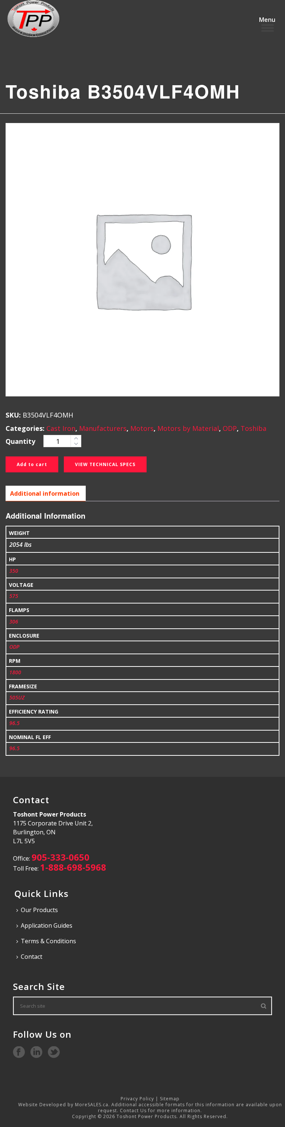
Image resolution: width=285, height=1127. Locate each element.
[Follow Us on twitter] (54, 1052)
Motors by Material (188, 428)
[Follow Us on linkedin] (36, 1052)
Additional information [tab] (44, 493)
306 (13, 621)
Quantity (20, 441)
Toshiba (253, 428)
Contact (31, 957)
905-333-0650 (60, 857)
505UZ (16, 697)
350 (13, 570)
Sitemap (170, 1099)
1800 (15, 672)
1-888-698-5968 (73, 867)
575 (13, 595)
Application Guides (46, 925)
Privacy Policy (137, 1099)
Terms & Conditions (48, 941)
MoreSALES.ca (91, 1104)
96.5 (14, 723)
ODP (230, 428)
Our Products (39, 910)
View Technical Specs (105, 464)
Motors (142, 428)
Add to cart (32, 464)
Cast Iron (60, 428)
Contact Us (133, 1110)
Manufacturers (103, 428)
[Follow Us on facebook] (19, 1052)
